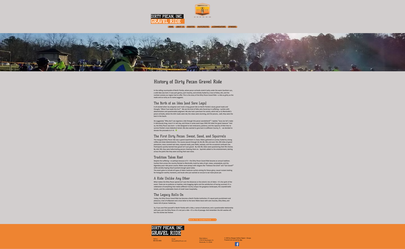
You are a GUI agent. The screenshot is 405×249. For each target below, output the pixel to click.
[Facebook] (237, 244)
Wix (241, 240)
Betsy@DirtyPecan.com (179, 241)
